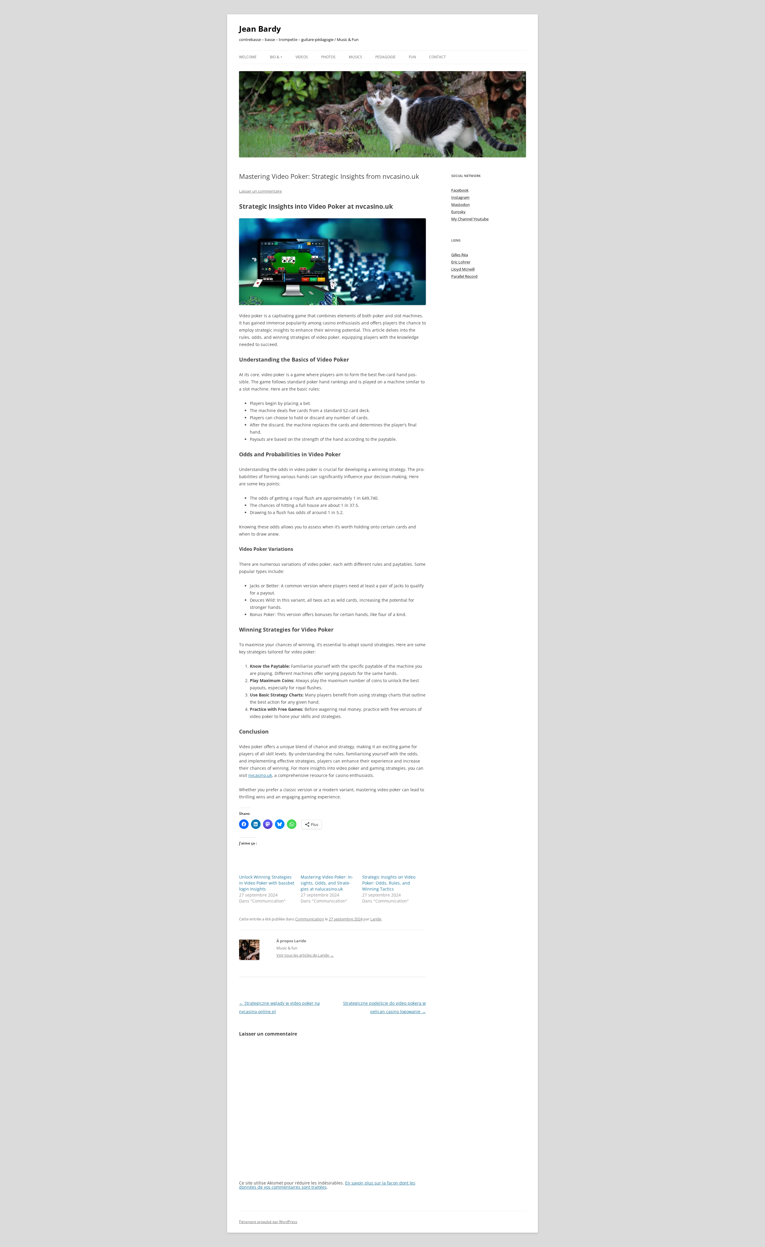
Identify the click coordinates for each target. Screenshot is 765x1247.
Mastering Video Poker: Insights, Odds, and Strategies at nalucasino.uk (327, 883)
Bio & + (276, 57)
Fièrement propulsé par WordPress (268, 1221)
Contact (437, 57)
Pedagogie (385, 57)
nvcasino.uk (260, 775)
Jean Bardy (260, 28)
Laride (375, 919)
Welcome (248, 57)
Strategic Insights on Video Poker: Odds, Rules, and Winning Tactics (388, 883)
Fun (412, 57)
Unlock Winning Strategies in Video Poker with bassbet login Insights (266, 883)
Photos (328, 57)
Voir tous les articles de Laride (305, 955)
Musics (355, 57)
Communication (309, 919)
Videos (302, 57)
